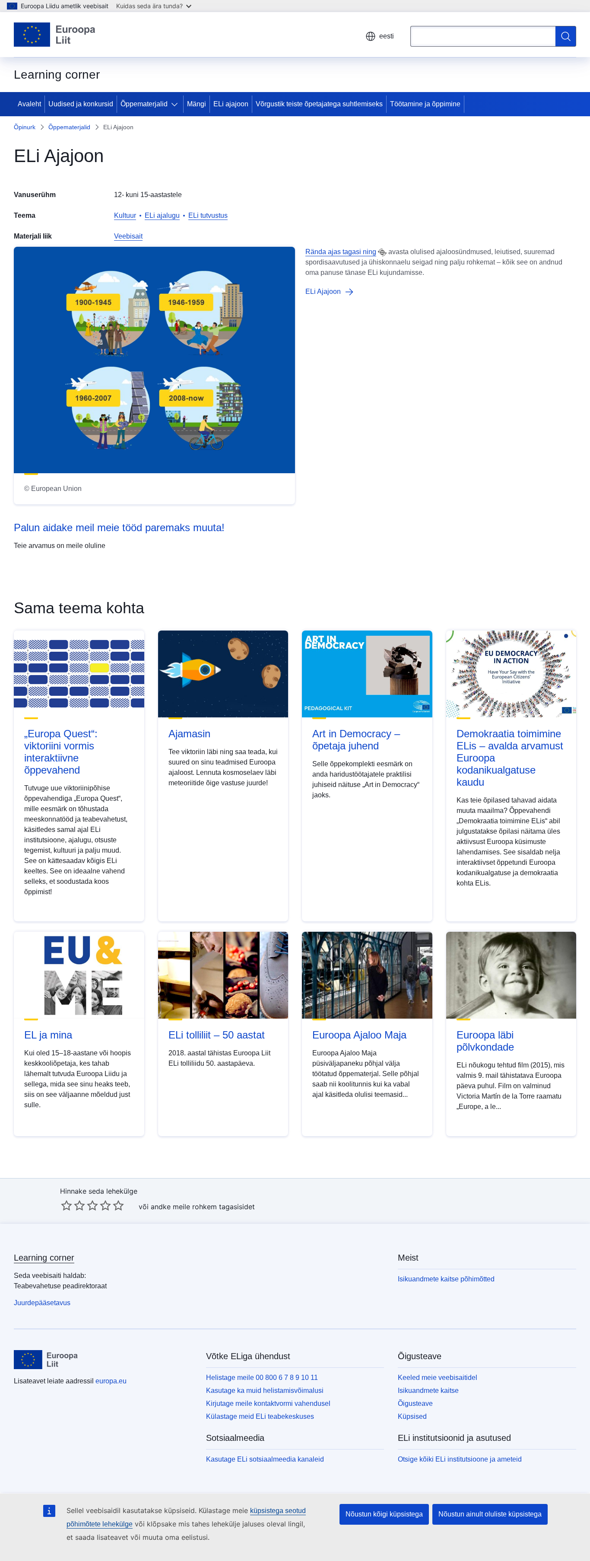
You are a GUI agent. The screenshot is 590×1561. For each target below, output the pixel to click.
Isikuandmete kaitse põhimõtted (446, 1279)
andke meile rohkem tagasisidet (203, 1206)
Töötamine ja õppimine (425, 104)
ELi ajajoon (230, 104)
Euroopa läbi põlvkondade (485, 1041)
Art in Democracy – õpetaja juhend (356, 740)
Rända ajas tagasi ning (340, 251)
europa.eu (111, 1381)
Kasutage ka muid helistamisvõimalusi (265, 1390)
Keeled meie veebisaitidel (437, 1377)
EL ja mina (48, 1035)
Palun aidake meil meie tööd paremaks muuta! (119, 527)
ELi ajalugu (162, 215)
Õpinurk (24, 127)
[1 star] (66, 1205)
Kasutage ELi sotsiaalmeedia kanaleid (265, 1459)
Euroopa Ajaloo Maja (359, 1035)
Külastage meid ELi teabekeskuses (260, 1416)
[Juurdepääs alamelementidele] (176, 104)
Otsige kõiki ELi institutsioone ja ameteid (460, 1459)
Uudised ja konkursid (80, 104)
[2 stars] (73, 1205)
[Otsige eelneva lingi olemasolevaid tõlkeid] (382, 252)
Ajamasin (189, 733)
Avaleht (29, 104)
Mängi (196, 104)
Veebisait (128, 236)
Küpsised (412, 1416)
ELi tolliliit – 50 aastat (216, 1035)
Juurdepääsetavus (42, 1302)
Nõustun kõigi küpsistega (384, 1514)
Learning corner (44, 1257)
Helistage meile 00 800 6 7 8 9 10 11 (262, 1377)
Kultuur (125, 215)
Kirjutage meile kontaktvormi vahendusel (268, 1403)
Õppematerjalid (144, 104)
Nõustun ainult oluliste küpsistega (490, 1514)
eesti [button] (386, 36)
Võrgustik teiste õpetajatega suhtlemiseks (319, 104)
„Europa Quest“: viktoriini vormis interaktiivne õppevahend (61, 752)
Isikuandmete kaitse (428, 1390)
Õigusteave (415, 1403)
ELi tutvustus (208, 215)
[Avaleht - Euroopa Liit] (55, 34)
